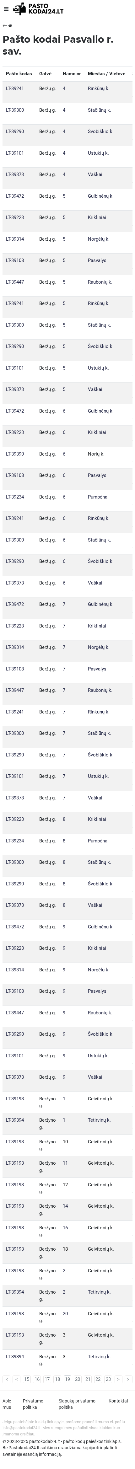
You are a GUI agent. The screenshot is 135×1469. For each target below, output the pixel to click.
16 (65, 1228)
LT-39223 (15, 217)
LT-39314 (15, 239)
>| (129, 1379)
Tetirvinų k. (99, 1120)
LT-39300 (15, 110)
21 (87, 1379)
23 (108, 1379)
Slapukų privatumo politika (77, 1404)
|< (6, 1379)
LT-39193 (15, 1099)
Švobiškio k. (101, 131)
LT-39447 (15, 282)
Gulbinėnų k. (101, 196)
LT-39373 (15, 174)
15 (26, 1379)
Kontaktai (118, 1400)
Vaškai (95, 174)
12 (65, 1185)
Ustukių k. (98, 153)
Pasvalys (97, 260)
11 (65, 1163)
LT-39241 (15, 88)
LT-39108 (15, 260)
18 (65, 1249)
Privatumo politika (33, 1404)
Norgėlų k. (99, 239)
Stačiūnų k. (99, 110)
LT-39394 (15, 1120)
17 (47, 1379)
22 (97, 1379)
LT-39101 (15, 153)
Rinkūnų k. (99, 88)
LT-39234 (15, 497)
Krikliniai (97, 217)
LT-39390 (15, 454)
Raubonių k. (100, 282)
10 (65, 1142)
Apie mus (7, 1404)
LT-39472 (15, 196)
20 (65, 1314)
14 (65, 1206)
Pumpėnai (98, 497)
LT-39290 (15, 131)
